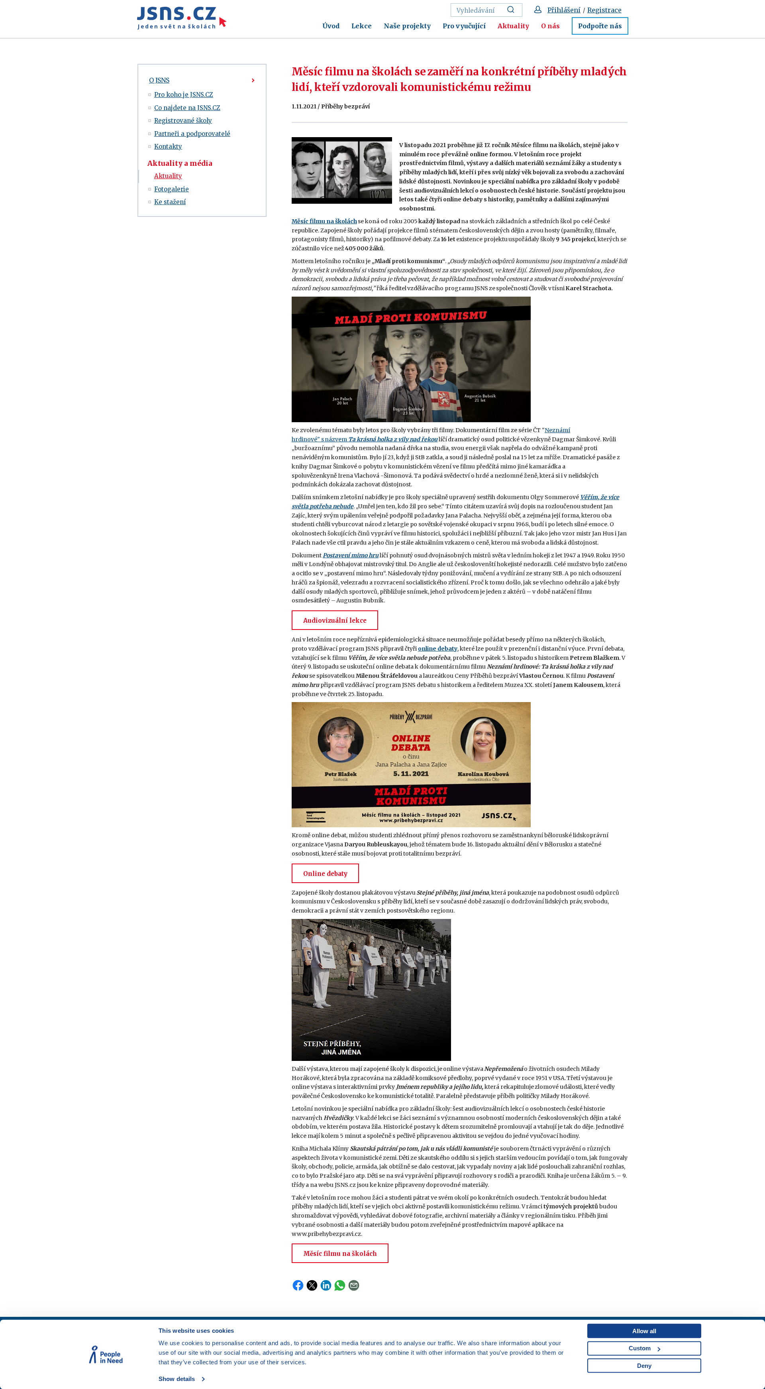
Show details (177, 1378)
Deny (644, 1365)
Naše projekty (407, 26)
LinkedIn (326, 1285)
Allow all (644, 1331)
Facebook (298, 1285)
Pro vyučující (464, 26)
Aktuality (513, 26)
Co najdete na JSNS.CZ (187, 108)
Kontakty (168, 146)
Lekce (361, 26)
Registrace (604, 10)
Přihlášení (564, 10)
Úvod (330, 26)
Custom (640, 1348)
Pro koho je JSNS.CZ (183, 94)
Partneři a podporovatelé (192, 134)
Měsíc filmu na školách (340, 1253)
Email (353, 1285)
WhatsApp (339, 1285)
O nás (550, 26)
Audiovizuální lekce (335, 620)
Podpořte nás (600, 26)
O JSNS (159, 80)
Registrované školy (183, 120)
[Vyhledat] (513, 10)
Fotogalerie (171, 189)
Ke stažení (170, 202)
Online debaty (325, 873)
